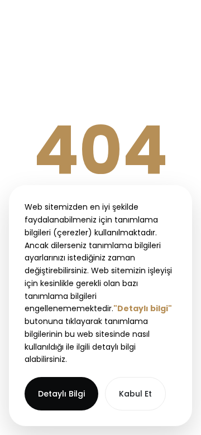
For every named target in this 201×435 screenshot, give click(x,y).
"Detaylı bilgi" (142, 308)
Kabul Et (135, 393)
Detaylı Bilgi (61, 393)
